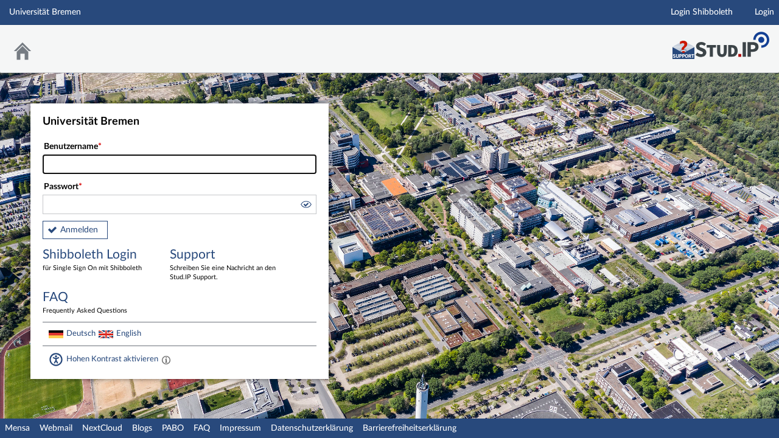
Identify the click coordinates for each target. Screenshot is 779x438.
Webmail (56, 428)
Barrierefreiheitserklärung (409, 428)
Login (764, 12)
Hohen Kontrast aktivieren (112, 359)
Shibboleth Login (92, 259)
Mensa (17, 428)
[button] (305, 206)
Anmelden (79, 230)
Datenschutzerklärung (312, 428)
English (128, 333)
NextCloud (102, 428)
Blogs (142, 428)
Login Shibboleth (702, 12)
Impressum (240, 428)
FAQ (202, 428)
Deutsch (81, 333)
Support (223, 264)
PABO (173, 428)
